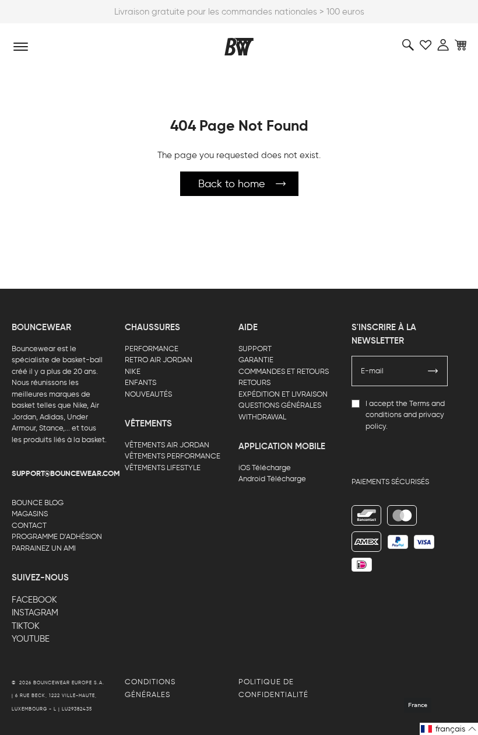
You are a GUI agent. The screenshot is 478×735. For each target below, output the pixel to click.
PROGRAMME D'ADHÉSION (57, 536)
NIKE (132, 371)
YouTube (31, 639)
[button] (449, 729)
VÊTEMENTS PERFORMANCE (172, 456)
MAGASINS (30, 513)
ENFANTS (140, 382)
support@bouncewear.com (66, 473)
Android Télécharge (272, 478)
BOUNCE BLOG (38, 502)
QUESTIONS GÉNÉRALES (279, 405)
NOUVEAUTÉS (148, 394)
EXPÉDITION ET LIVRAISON (283, 394)
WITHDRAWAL (262, 416)
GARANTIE (255, 359)
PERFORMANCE (151, 348)
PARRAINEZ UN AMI (44, 548)
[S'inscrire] (433, 371)
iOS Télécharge (264, 467)
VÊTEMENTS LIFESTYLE (163, 467)
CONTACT (29, 525)
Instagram (35, 612)
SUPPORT (255, 348)
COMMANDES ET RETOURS (283, 371)
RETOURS (254, 382)
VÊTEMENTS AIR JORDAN (167, 444)
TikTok (26, 626)
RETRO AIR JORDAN (158, 359)
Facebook (34, 599)
